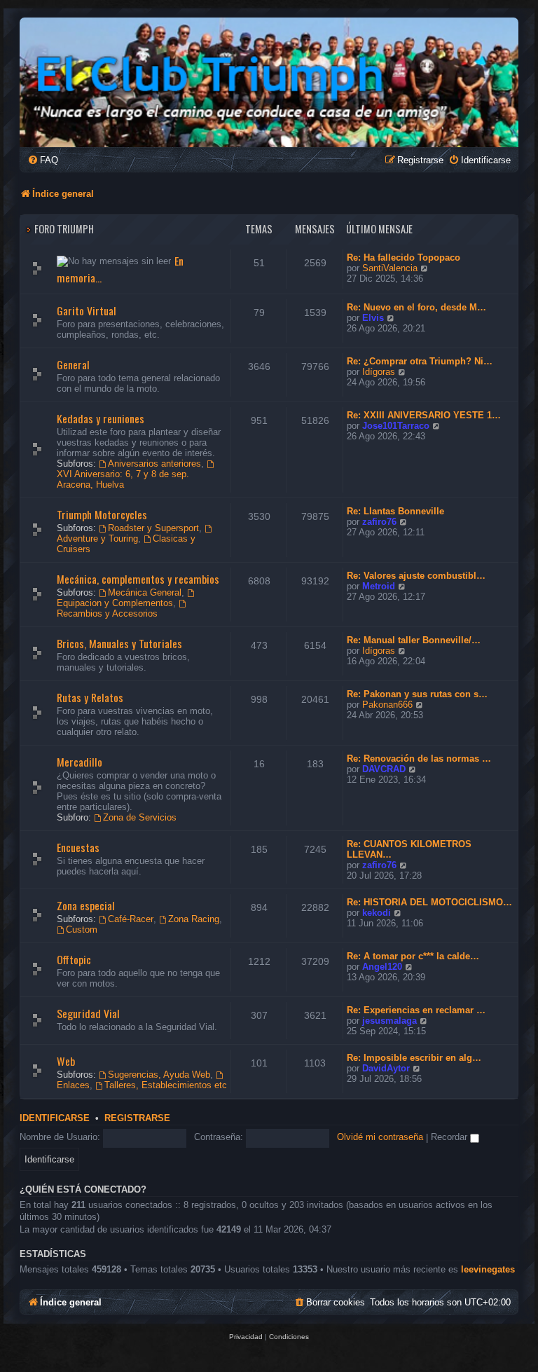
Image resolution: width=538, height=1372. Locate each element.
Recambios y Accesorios (107, 613)
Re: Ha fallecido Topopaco (403, 257)
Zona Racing (193, 919)
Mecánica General (144, 592)
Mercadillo (79, 761)
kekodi (376, 912)
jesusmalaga (389, 1020)
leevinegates (488, 1269)
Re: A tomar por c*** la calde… (413, 956)
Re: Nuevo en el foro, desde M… (416, 307)
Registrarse (137, 1118)
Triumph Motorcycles (102, 514)
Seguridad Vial (88, 1013)
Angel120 (382, 966)
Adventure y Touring (97, 538)
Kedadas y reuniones (100, 418)
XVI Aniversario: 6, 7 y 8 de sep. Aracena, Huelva (123, 479)
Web (66, 1060)
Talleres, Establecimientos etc (165, 1085)
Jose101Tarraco (395, 425)
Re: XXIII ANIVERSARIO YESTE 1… (424, 415)
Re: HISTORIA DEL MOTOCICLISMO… (429, 902)
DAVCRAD (384, 769)
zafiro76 (379, 521)
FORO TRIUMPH (64, 228)
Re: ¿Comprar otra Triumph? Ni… (419, 361)
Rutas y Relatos (90, 697)
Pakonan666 (387, 704)
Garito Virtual (86, 310)
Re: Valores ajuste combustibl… (416, 575)
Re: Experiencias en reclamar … (416, 1010)
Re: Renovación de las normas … (419, 758)
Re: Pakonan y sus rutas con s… (417, 694)
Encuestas (78, 847)
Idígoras (378, 371)
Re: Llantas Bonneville (395, 511)
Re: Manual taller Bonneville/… (414, 640)
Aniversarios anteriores (154, 463)
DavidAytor (386, 1068)
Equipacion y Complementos (115, 603)
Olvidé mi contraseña (380, 1137)
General (73, 364)
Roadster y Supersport (153, 528)
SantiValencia (390, 268)
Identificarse (55, 1118)
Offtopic (74, 959)
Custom (81, 929)
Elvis (373, 318)
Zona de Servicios (140, 817)
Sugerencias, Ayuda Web (159, 1074)
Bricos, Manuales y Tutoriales (119, 643)
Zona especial (86, 905)
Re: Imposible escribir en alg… (414, 1057)
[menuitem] (42, 160)
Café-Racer (130, 919)
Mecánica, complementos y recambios (138, 578)
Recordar (450, 1137)
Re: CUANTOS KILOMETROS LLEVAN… (409, 849)
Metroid (378, 586)
